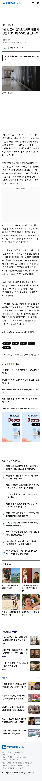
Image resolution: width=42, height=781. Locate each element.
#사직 (31, 343)
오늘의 (10, 632)
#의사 (15, 343)
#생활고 (6, 348)
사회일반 (10, 25)
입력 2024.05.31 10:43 (19, 42)
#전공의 (6, 343)
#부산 (23, 343)
